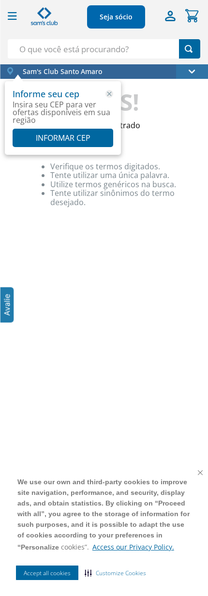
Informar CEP (63, 138)
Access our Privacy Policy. (133, 546)
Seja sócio (116, 16)
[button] (115, 573)
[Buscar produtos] (189, 49)
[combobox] (104, 49)
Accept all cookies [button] (47, 573)
